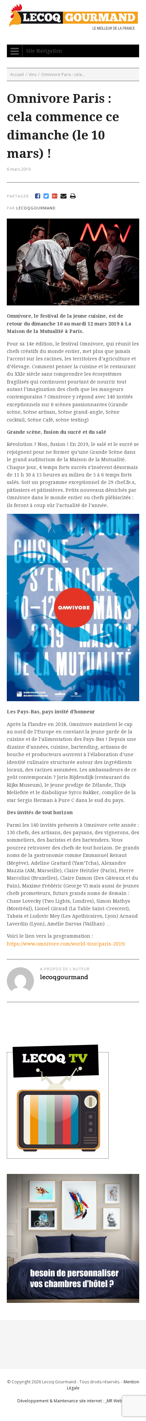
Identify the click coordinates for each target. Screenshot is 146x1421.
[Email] (63, 196)
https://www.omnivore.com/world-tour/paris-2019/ (66, 944)
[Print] (73, 196)
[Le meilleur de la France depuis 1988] (73, 26)
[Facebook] (37, 196)
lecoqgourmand (36, 207)
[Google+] (54, 196)
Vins (32, 74)
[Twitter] (46, 196)
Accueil (17, 74)
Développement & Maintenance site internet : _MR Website (73, 1401)
